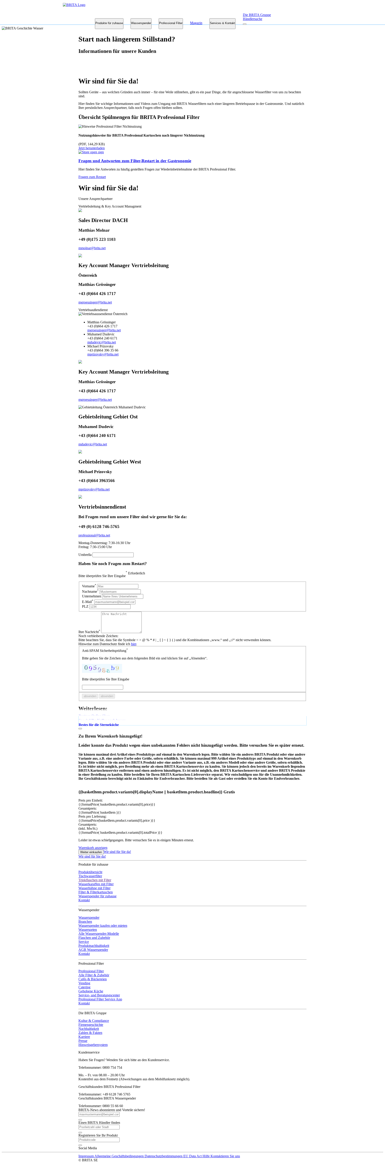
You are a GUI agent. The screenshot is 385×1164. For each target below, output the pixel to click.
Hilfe (207, 1156)
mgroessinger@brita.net (95, 302)
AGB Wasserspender (93, 950)
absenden (90, 696)
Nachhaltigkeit (88, 1029)
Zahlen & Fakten (90, 1033)
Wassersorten (87, 929)
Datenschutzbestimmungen (164, 1156)
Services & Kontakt (222, 23)
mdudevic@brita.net (101, 342)
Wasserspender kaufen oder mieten (102, 925)
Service (83, 942)
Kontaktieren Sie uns (225, 1156)
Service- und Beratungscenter (99, 995)
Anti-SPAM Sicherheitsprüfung (105, 651)
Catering (84, 987)
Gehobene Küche (90, 991)
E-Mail (87, 602)
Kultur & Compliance (93, 1021)
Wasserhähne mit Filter (94, 888)
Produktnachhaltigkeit (93, 946)
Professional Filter (170, 23)
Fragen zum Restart (92, 177)
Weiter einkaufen (91, 852)
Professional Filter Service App (100, 999)
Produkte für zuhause (109, 23)
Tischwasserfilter (90, 876)
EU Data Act (193, 1156)
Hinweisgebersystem (93, 1045)
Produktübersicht (90, 872)
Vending (84, 983)
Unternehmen (91, 596)
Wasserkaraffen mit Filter (96, 884)
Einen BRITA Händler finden (99, 1123)
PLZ (85, 606)
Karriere (84, 1037)
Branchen (85, 921)
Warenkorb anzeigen (92, 848)
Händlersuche (252, 19)
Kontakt (84, 900)
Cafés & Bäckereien (92, 979)
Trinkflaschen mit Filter (94, 880)
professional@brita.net (94, 535)
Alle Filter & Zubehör (93, 975)
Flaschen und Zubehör (94, 938)
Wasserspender (141, 23)
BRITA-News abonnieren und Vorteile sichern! (111, 1110)
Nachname (90, 591)
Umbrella (85, 555)
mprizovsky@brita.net (103, 354)
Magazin (196, 23)
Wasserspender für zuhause (97, 896)
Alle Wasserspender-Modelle (98, 933)
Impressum (86, 1156)
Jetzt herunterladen (91, 148)
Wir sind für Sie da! (117, 852)
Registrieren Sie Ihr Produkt (98, 1135)
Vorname (89, 586)
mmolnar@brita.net (92, 248)
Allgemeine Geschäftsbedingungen (119, 1156)
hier (133, 644)
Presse (82, 1041)
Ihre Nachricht (89, 632)
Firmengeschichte (90, 1025)
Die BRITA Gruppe (257, 15)
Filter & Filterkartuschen (95, 892)
